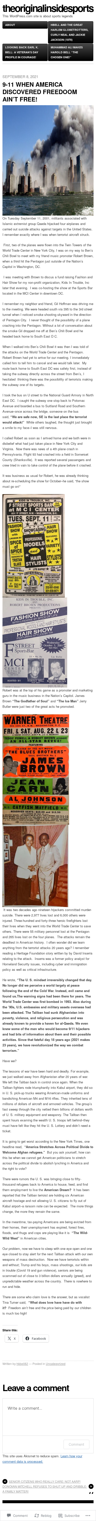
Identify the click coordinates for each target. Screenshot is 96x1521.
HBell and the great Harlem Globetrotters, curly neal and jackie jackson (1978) (69, 32)
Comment (76, 1444)
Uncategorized (55, 1363)
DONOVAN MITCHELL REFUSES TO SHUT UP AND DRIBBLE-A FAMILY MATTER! (44, 1488)
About (10, 25)
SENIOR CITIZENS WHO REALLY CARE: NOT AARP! (44, 1481)
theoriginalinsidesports (47, 8)
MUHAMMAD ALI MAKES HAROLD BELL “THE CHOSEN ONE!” (67, 52)
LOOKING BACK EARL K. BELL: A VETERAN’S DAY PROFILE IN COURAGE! (21, 52)
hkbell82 (22, 1363)
